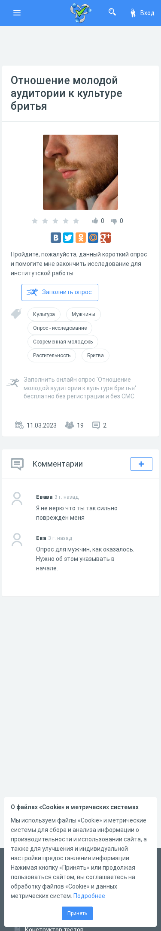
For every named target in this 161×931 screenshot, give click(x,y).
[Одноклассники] (81, 237)
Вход (147, 12)
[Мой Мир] (93, 237)
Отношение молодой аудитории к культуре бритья (66, 93)
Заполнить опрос (67, 292)
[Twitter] (68, 237)
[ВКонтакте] (56, 237)
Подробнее (89, 895)
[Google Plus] (105, 237)
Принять (77, 913)
